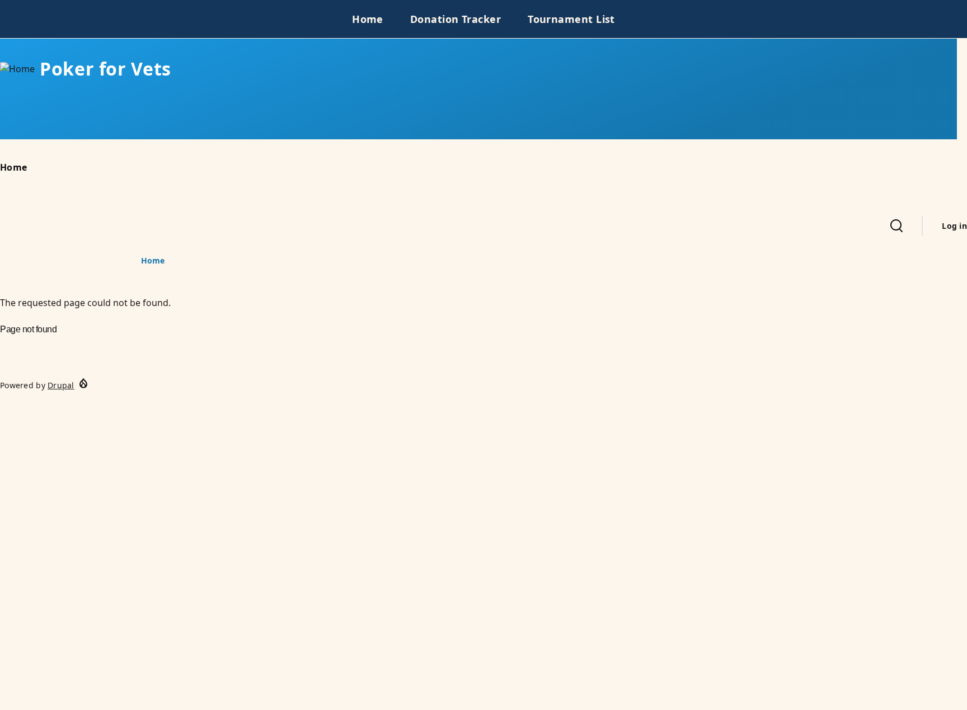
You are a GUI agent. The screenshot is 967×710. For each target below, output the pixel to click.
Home (367, 19)
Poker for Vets (105, 69)
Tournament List (571, 19)
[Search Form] (896, 225)
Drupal (61, 385)
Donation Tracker (455, 19)
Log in (954, 225)
